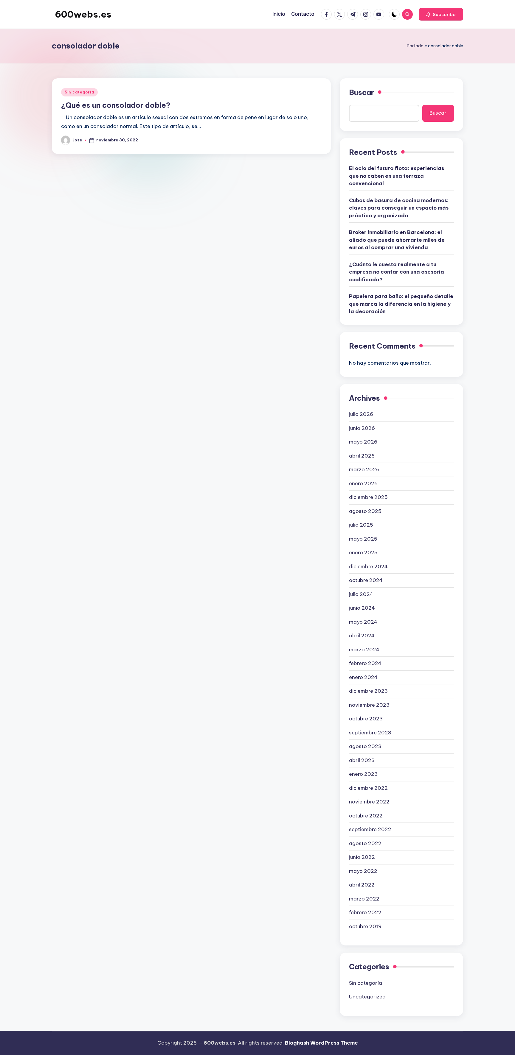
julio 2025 (361, 525)
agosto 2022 (365, 843)
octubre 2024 (366, 580)
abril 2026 (362, 455)
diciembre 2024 (368, 566)
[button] (441, 14)
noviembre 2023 (369, 705)
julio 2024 (361, 594)
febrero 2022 (365, 912)
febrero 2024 (365, 663)
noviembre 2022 (369, 801)
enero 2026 (363, 483)
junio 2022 (362, 857)
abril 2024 (362, 635)
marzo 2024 (364, 649)
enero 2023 (363, 774)
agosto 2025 (365, 511)
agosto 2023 (365, 746)
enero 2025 (363, 552)
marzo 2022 (364, 898)
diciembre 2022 (368, 788)
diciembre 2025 (368, 497)
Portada (415, 46)
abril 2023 (362, 760)
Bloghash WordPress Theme (321, 1043)
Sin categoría (79, 92)
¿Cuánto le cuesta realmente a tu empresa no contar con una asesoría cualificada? (396, 272)
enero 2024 (363, 677)
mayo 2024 (363, 622)
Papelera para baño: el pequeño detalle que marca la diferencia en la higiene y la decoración (401, 304)
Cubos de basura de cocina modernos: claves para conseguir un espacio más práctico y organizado (399, 208)
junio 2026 (362, 428)
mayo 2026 (363, 441)
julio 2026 (361, 414)
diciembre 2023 (368, 691)
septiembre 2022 (370, 829)
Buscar (361, 92)
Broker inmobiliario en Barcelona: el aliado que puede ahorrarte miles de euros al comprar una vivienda (397, 240)
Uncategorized (367, 996)
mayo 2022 (363, 871)
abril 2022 (362, 884)
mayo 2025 (363, 539)
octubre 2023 (366, 718)
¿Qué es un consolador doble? (115, 105)
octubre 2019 (365, 926)
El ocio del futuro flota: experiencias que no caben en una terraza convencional (396, 176)
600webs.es (83, 14)
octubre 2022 (366, 815)
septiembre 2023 (370, 732)
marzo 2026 (364, 469)
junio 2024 (362, 608)
